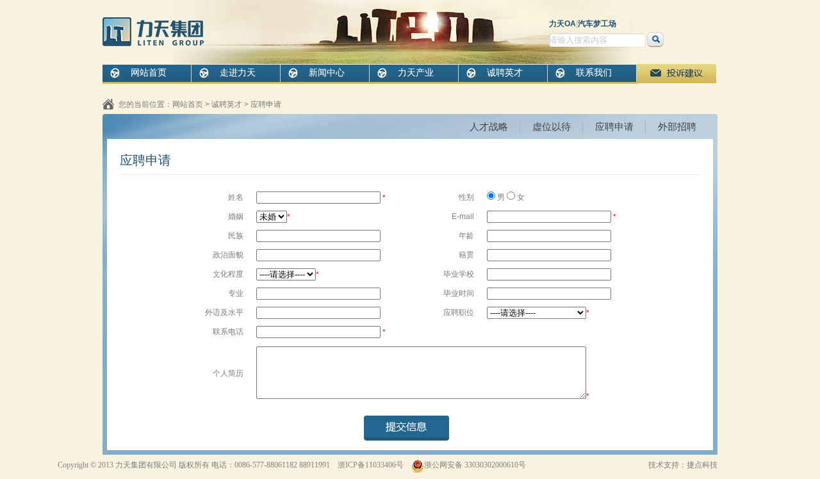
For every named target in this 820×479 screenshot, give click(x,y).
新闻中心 (327, 72)
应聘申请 (265, 104)
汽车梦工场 (597, 23)
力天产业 (416, 72)
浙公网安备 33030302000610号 (475, 464)
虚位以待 (551, 127)
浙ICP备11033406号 (371, 464)
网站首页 (149, 72)
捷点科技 (702, 464)
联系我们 (594, 72)
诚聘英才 (505, 72)
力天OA (562, 23)
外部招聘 (677, 127)
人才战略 (489, 127)
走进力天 (238, 72)
